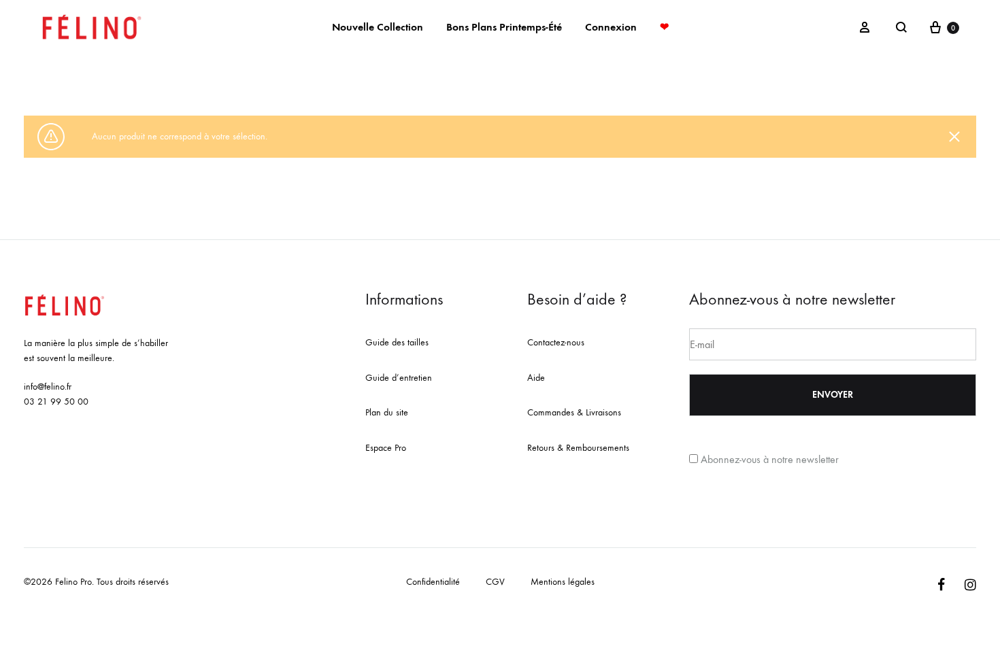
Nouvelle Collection (377, 26)
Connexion (611, 26)
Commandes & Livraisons (574, 412)
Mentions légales (563, 581)
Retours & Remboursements (578, 448)
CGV (495, 581)
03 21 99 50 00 (56, 401)
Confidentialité (433, 581)
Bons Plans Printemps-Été (504, 26)
